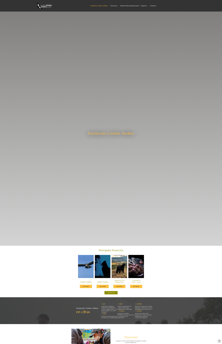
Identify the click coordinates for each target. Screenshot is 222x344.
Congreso (144, 6)
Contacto (153, 6)
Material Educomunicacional (129, 6)
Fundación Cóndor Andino (99, 6)
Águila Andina (102, 282)
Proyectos (114, 6)
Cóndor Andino (86, 282)
